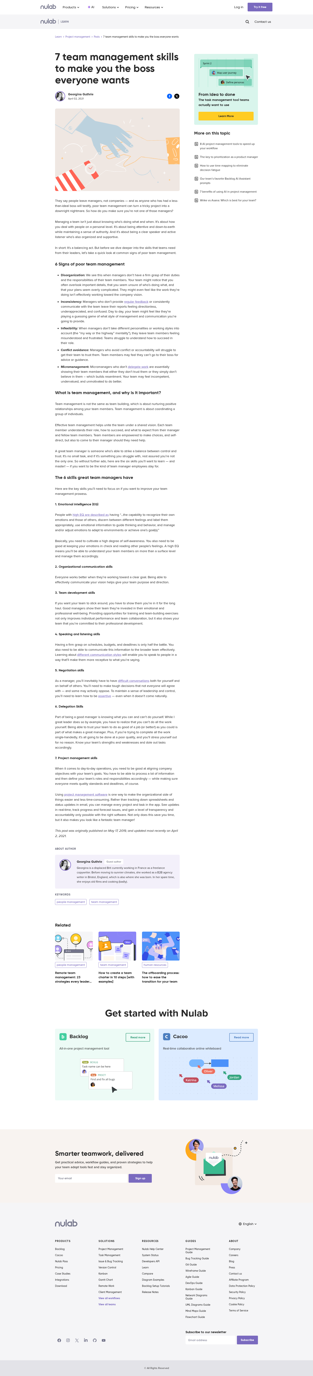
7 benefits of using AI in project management (228, 192)
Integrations (62, 1279)
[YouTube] (103, 1340)
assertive (104, 696)
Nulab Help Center (153, 1249)
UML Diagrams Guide (197, 1304)
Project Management (111, 1249)
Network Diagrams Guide (196, 1297)
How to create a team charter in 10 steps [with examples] (116, 977)
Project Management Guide (197, 1250)
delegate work (138, 367)
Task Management (109, 1255)
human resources (155, 965)
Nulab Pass (61, 1261)
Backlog (60, 1249)
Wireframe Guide (195, 1270)
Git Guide (191, 1264)
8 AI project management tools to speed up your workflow (227, 146)
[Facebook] (59, 1340)
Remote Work (106, 1286)
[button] (248, 1224)
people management (71, 902)
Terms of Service (238, 1310)
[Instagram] (68, 1340)
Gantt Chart (106, 1279)
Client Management (110, 1292)
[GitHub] (95, 1340)
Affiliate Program (239, 1279)
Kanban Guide (193, 1289)
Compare (147, 1273)
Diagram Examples (153, 1279)
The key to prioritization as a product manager (229, 157)
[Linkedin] (86, 1340)
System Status (150, 1255)
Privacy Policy (237, 1298)
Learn (58, 36)
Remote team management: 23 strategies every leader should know (72, 979)
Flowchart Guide (195, 1317)
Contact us (262, 22)
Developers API (150, 1261)
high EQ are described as (91, 515)
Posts (97, 36)
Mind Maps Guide (195, 1311)
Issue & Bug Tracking (111, 1261)
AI (92, 7)
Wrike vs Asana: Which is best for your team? (228, 200)
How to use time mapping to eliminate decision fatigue (224, 168)
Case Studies (62, 1273)
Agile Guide (192, 1277)
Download (61, 1286)
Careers (233, 1255)
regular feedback (136, 302)
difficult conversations (133, 681)
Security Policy (237, 1292)
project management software (85, 795)
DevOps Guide (194, 1283)
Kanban (103, 1273)
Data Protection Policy (242, 1286)
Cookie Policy (236, 1304)
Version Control (107, 1267)
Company (234, 1249)
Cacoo (59, 1255)
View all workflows (109, 1298)
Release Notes (150, 1292)
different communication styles (99, 655)
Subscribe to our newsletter (205, 1332)
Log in (238, 7)
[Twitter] (77, 1340)
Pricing (59, 1267)
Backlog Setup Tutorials (156, 1286)
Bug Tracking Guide (197, 1258)
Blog (231, 1261)
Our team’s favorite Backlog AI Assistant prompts (225, 181)
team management (104, 902)
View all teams (107, 1304)
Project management (77, 36)
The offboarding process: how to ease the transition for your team (160, 977)
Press (232, 1267)
